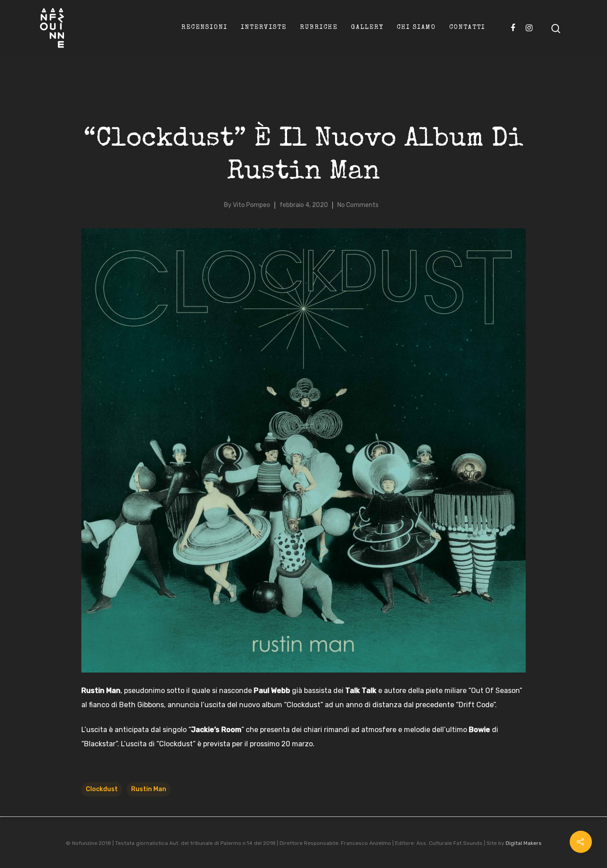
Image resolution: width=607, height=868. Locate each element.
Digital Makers (524, 843)
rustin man (148, 789)
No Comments (358, 205)
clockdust (102, 789)
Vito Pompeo (251, 205)
